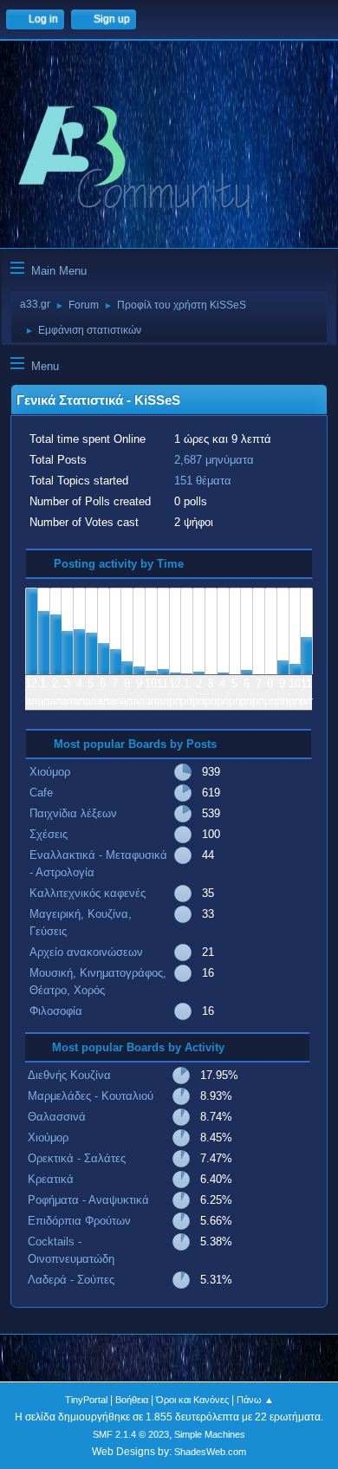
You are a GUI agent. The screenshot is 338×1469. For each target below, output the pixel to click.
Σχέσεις (48, 834)
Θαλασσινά (57, 1116)
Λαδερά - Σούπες (71, 1279)
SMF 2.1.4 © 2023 (131, 1434)
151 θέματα (202, 480)
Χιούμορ (49, 771)
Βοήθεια (131, 1399)
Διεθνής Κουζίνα (69, 1075)
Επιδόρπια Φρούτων (79, 1220)
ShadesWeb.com (210, 1451)
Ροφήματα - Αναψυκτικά (88, 1199)
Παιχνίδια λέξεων (73, 813)
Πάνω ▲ (255, 1399)
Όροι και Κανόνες (192, 1399)
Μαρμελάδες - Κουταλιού (90, 1095)
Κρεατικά (51, 1179)
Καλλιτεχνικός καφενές (87, 893)
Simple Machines (209, 1434)
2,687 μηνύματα (214, 459)
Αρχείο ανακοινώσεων (86, 952)
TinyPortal (86, 1399)
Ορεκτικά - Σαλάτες (77, 1158)
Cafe (41, 792)
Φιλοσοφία (55, 1010)
